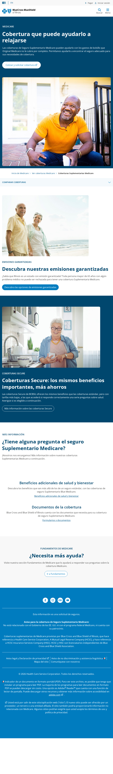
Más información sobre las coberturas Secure (28, 408)
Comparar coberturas (14, 182)
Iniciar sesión (103, 3)
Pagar (90, 3)
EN (11, 3)
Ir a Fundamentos (56, 573)
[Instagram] (52, 601)
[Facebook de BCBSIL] (45, 601)
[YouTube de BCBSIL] (67, 601)
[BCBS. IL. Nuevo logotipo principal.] (18, 11)
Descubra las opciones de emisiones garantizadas (30, 287)
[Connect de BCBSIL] (60, 601)
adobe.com (54, 694)
